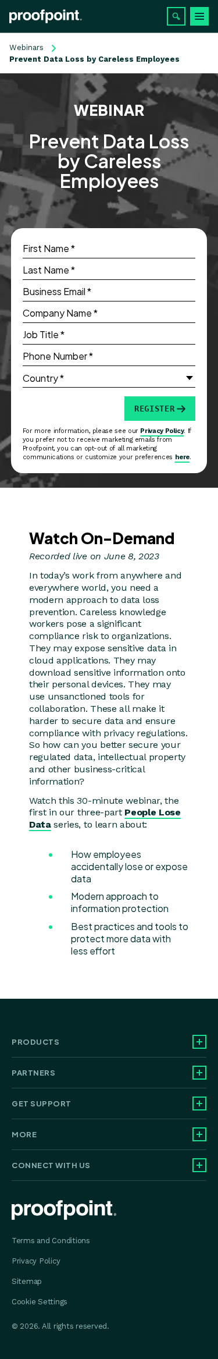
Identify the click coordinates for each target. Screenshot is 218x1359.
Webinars (26, 47)
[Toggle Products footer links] (199, 1042)
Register (154, 408)
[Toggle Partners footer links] (199, 1073)
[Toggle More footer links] (199, 1134)
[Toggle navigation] (199, 16)
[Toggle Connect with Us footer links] (199, 1165)
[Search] (176, 16)
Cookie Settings (39, 1301)
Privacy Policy (162, 431)
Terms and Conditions (51, 1240)
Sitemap (27, 1281)
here (182, 457)
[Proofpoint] (45, 16)
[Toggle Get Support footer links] (199, 1103)
